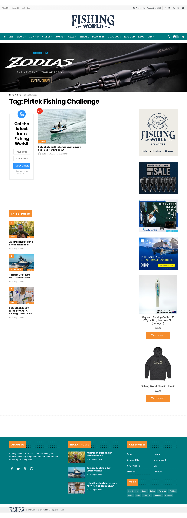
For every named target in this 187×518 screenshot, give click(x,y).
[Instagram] (178, 8)
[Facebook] (165, 8)
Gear (13, 302)
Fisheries (162, 491)
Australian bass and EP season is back (21, 243)
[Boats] (40, 111)
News (13, 236)
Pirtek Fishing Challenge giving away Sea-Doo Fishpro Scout (59, 148)
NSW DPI (147, 495)
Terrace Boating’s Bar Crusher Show (19, 276)
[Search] (169, 37)
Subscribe (22, 165)
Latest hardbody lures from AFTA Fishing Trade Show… (21, 310)
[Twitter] (169, 8)
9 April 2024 (63, 154)
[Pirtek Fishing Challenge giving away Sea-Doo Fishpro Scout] (62, 126)
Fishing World (49, 154)
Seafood (158, 495)
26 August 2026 (18, 248)
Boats (42, 142)
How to (157, 454)
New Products (133, 465)
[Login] (183, 37)
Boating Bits (16, 269)
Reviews (158, 471)
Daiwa (152, 491)
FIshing (173, 491)
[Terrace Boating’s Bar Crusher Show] (21, 262)
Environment (160, 459)
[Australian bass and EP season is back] (21, 229)
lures (138, 495)
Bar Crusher (133, 491)
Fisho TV (131, 471)
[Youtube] (173, 8)
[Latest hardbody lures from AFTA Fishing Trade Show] (21, 295)
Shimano (168, 495)
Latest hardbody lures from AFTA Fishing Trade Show (102, 484)
